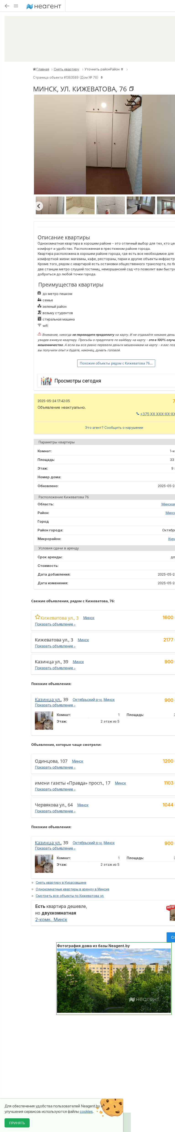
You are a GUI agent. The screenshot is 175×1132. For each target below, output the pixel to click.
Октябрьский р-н (87, 699)
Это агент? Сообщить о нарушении (114, 427)
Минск (88, 617)
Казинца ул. (48, 699)
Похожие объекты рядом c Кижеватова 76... (116, 363)
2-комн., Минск (51, 919)
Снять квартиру (66, 69)
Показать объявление (54, 624)
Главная (42, 69)
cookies (86, 1111)
